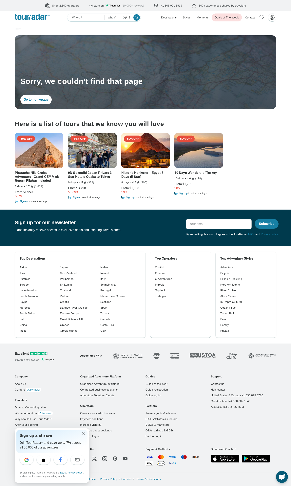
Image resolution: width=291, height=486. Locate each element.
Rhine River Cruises (112, 296)
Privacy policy (269, 234)
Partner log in (154, 436)
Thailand (65, 290)
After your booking (26, 424)
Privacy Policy (108, 479)
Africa (23, 267)
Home (18, 29)
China (23, 324)
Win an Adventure (33, 413)
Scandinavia (108, 284)
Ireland (104, 273)
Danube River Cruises (73, 307)
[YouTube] (125, 459)
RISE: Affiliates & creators (161, 419)
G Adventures (163, 278)
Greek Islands (68, 330)
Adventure (226, 267)
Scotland (105, 301)
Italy (103, 278)
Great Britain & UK (71, 319)
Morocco (25, 307)
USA (103, 330)
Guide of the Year (156, 383)
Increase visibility (90, 424)
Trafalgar (160, 296)
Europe (24, 284)
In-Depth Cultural (231, 301)
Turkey (104, 313)
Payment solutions (91, 419)
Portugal (105, 290)
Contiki (159, 267)
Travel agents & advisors (161, 413)
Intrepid (160, 284)
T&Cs (251, 234)
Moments (202, 17)
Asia (22, 273)
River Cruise (228, 290)
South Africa (27, 313)
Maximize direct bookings (96, 430)
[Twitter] (94, 459)
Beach (224, 319)
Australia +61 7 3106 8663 (227, 406)
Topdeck (160, 290)
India (23, 330)
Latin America (28, 290)
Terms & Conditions (148, 479)
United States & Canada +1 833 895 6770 (237, 395)
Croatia (64, 301)
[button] (39, 201)
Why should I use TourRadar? (33, 419)
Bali (22, 319)
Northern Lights (230, 284)
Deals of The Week (227, 17)
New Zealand (68, 273)
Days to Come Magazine (30, 407)
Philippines (66, 278)
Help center (218, 389)
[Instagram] (105, 459)
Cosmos (160, 273)
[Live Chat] (282, 477)
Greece (64, 324)
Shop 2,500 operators (65, 5)
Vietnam (65, 296)
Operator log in (89, 436)
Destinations (169, 17)
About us (20, 383)
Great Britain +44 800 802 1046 (230, 401)
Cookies (126, 479)
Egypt (23, 301)
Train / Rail (227, 313)
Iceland (104, 267)
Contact (250, 17)
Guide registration (157, 389)
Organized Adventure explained (100, 383)
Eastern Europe (70, 313)
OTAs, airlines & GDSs (160, 430)
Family (224, 324)
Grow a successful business (97, 413)
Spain (103, 307)
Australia (25, 278)
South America (29, 296)
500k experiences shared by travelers (222, 5)
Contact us (217, 383)
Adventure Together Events (97, 395)
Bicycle (224, 273)
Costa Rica (107, 324)
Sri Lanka (66, 284)
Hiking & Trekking (231, 278)
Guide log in (153, 395)
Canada (105, 319)
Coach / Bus (228, 307)
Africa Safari (228, 296)
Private (224, 330)
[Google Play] (256, 459)
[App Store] (225, 459)
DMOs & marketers (157, 424)
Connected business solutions (99, 389)
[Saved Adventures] (262, 17)
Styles (186, 17)
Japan (64, 267)
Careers (27, 389)
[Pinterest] (115, 459)
